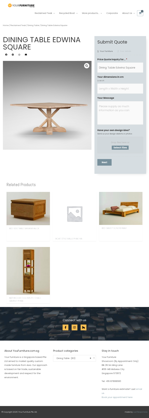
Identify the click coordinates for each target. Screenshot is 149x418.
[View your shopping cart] (140, 13)
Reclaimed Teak (43, 13)
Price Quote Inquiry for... (112, 59)
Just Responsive (140, 412)
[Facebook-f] (65, 327)
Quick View (28, 222)
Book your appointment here (117, 397)
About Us (127, 13)
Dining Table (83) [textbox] (73, 358)
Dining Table (33, 25)
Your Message (105, 98)
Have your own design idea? (113, 130)
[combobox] (74, 358)
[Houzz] (83, 327)
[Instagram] (74, 327)
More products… (90, 13)
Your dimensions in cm (110, 77)
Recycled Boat (67, 13)
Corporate (112, 13)
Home (6, 25)
